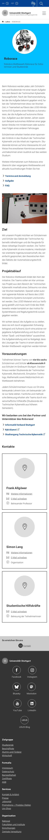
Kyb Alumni (11, 429)
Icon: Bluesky (17, 687)
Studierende (7, 744)
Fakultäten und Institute (13, 824)
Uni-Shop (6, 808)
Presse (5, 797)
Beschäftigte (8, 748)
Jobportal (6, 801)
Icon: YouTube (17, 703)
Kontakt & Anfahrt (10, 794)
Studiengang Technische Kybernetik (23, 434)
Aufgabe (9, 180)
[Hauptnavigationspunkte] (44, 13)
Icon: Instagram (32, 670)
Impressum (7, 767)
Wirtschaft (7, 755)
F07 (12, 3)
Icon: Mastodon (31, 687)
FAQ (7, 185)
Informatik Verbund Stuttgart (20, 424)
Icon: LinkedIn (32, 703)
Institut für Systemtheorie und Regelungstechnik (3, 21)
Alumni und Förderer (12, 751)
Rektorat (6, 820)
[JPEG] (24, 208)
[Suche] (41, 3)
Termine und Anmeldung (18, 175)
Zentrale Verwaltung (11, 831)
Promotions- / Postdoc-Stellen (16, 804)
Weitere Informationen (21, 493)
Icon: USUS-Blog (24, 720)
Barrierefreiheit (9, 775)
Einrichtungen (8, 827)
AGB (4, 781)
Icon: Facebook (17, 670)
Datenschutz (8, 771)
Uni (3, 3)
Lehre (7, 22)
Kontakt (27, 645)
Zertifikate (7, 778)
